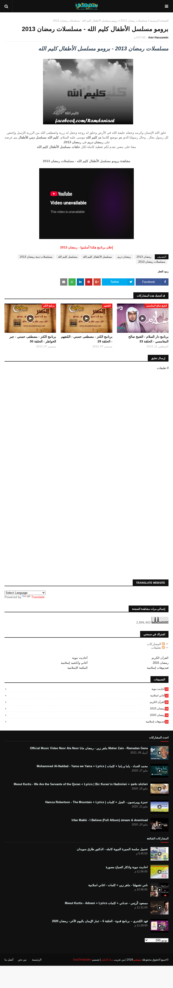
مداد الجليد (107, 959)
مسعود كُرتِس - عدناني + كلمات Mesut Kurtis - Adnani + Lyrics (106, 903)
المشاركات (154, 644)
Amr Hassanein (158, 37)
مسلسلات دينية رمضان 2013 (36, 256)
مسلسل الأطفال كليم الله (97, 256)
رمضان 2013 (144, 256)
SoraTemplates (82, 959)
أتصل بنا (9, 959)
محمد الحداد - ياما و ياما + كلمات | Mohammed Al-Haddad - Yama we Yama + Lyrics (92, 766)
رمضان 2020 (159, 715)
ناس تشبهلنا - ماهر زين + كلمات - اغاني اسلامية (118, 885)
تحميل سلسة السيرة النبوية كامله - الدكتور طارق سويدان (112, 849)
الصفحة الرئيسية (159, 20)
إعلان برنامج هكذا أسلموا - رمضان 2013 (86, 247)
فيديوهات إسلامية (157, 667)
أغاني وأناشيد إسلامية (74, 662)
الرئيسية (36, 959)
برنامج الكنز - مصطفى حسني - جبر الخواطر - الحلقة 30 (32, 339)
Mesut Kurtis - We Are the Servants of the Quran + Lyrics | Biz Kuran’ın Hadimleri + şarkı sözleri (81, 784)
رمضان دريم (124, 256)
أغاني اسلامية (159, 695)
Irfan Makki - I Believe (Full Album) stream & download (110, 820)
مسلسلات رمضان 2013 (134, 20)
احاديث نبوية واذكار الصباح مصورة (127, 867)
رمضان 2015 (160, 662)
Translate (38, 597)
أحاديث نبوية (80, 657)
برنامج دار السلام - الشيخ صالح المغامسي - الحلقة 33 (148, 339)
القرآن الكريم (160, 657)
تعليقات (156, 647)
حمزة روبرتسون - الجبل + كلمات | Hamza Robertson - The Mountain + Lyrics (96, 802)
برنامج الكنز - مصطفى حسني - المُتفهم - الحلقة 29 (86, 339)
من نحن (22, 959)
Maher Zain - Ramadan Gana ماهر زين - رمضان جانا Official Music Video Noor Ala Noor (89, 748)
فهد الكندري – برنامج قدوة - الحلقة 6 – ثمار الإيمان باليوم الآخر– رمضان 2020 (100, 921)
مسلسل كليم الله (67, 256)
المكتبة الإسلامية (77, 667)
